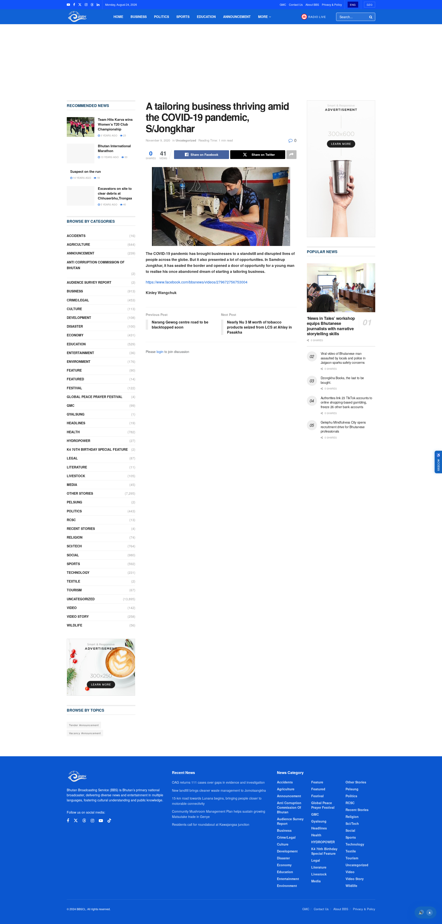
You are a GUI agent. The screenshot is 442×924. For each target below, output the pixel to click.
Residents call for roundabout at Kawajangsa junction (210, 824)
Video (72, 607)
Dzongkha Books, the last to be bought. (342, 380)
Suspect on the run (85, 171)
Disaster (75, 326)
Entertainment (80, 352)
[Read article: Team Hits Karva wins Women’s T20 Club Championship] (80, 127)
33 (125, 157)
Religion (74, 537)
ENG (353, 4)
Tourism (74, 590)
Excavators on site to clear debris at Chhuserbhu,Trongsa (115, 193)
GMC (283, 4)
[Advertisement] (221, 59)
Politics (161, 16)
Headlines (76, 423)
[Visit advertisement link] (101, 667)
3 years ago (108, 135)
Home (118, 16)
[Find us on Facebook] (74, 4)
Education (206, 16)
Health (73, 432)
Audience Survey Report (89, 282)
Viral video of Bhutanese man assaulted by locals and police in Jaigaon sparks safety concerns (343, 358)
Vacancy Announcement (85, 733)
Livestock (76, 476)
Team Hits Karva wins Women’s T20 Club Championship (115, 124)
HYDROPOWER (78, 440)
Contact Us (296, 4)
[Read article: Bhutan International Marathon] (80, 153)
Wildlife (74, 625)
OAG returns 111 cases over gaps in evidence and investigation (218, 782)
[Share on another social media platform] (291, 154)
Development (79, 317)
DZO (370, 4)
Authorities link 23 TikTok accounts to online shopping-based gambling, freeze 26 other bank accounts (346, 402)
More (263, 16)
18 (98, 177)
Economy (75, 335)
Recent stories (81, 528)
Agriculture (78, 244)
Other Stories (80, 493)
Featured (75, 379)
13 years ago (109, 157)
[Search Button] (371, 17)
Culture (74, 308)
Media (72, 484)
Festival (74, 388)
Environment (78, 361)
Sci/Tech (74, 546)
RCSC (71, 519)
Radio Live (317, 17)
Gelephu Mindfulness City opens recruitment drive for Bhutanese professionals (343, 426)
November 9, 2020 (158, 140)
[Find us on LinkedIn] (98, 4)
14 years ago (81, 177)
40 (124, 204)
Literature (77, 467)
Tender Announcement (84, 725)
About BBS (312, 4)
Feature (74, 370)
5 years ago (108, 204)
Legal (72, 458)
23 (124, 135)
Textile (73, 581)
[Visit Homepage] (77, 16)
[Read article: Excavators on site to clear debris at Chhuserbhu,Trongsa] (80, 196)
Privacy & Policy (332, 4)
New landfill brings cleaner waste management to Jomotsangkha (219, 790)
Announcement (237, 16)
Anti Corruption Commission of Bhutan (96, 265)
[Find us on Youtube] (68, 4)
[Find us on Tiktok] (109, 820)
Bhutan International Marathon (114, 148)
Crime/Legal (78, 300)
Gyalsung (75, 414)
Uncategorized (186, 140)
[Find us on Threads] (92, 4)
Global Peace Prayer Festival (94, 396)
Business (139, 16)
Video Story (78, 616)
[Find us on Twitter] (79, 4)
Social (73, 555)
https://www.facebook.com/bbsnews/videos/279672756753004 (196, 282)
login (160, 351)
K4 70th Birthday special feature (97, 449)
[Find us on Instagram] (86, 4)
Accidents (76, 235)
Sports (182, 16)
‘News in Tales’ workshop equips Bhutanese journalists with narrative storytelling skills (331, 326)
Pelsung (74, 502)
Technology (78, 572)
